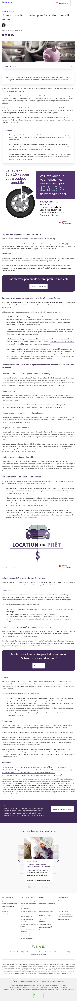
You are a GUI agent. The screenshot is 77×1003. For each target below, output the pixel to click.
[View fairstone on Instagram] (37, 946)
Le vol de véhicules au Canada (48, 349)
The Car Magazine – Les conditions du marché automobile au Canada (25, 767)
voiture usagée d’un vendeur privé (16, 641)
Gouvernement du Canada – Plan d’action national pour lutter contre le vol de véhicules (31, 775)
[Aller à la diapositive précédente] (19, 860)
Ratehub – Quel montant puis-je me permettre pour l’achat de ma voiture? (26, 770)
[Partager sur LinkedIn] (9, 36)
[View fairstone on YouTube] (43, 946)
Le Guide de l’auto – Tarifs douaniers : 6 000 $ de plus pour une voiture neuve (27, 772)
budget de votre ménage (63, 464)
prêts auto (66, 641)
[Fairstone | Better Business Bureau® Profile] (38, 995)
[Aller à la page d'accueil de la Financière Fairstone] (7, 3)
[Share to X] (12, 36)
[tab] (29, 887)
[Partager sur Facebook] (3, 36)
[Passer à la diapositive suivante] (58, 860)
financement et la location (17, 585)
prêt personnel (25, 631)
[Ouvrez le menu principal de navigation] (73, 3)
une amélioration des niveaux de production (42, 320)
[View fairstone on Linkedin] (40, 946)
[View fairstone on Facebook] (33, 946)
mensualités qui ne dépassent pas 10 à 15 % (50, 244)
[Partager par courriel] (6, 36)
